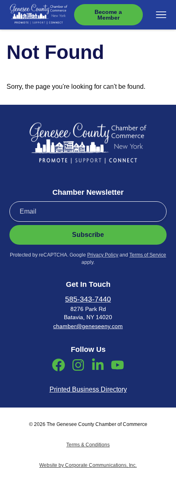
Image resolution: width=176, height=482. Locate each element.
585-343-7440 (88, 299)
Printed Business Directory (88, 389)
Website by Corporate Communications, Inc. (88, 465)
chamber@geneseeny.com (88, 326)
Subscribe (88, 234)
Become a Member (108, 15)
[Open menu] (161, 15)
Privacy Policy (102, 255)
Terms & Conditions (88, 445)
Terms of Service (147, 255)
